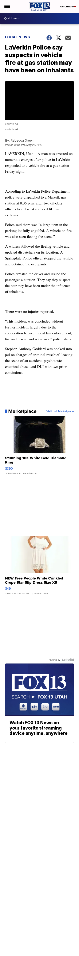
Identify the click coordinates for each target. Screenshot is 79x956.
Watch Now (66, 6)
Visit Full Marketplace (60, 411)
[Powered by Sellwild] (68, 659)
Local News (17, 37)
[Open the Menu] (7, 6)
